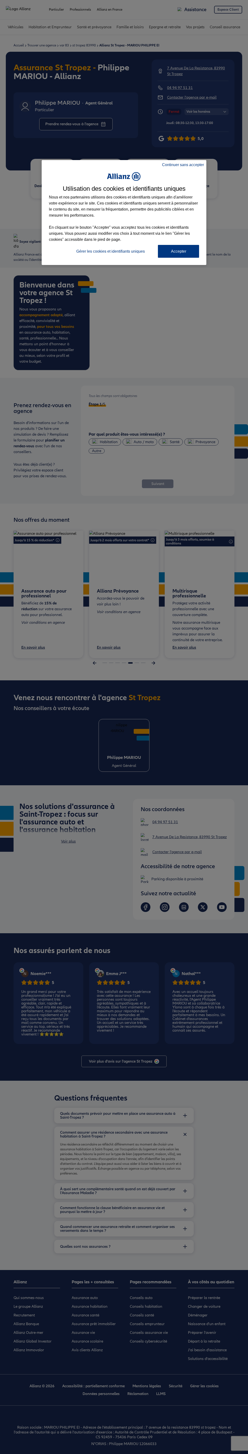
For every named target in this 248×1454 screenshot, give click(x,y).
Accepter (178, 251)
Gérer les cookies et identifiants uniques (110, 251)
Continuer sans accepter (183, 165)
